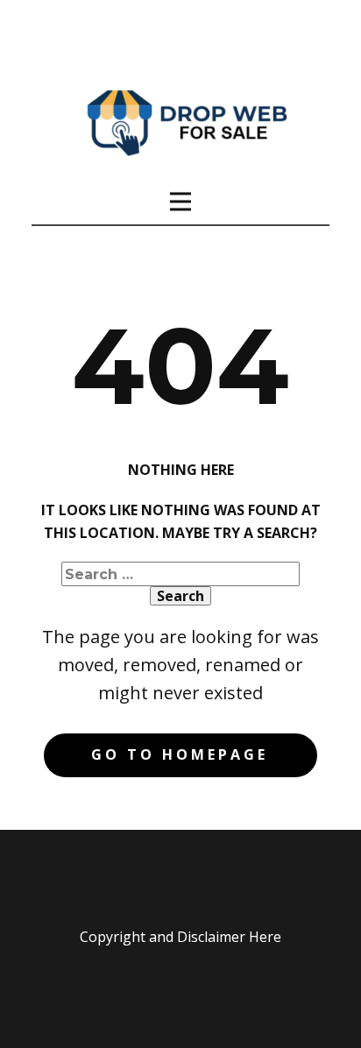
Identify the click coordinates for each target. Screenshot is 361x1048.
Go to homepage (179, 754)
